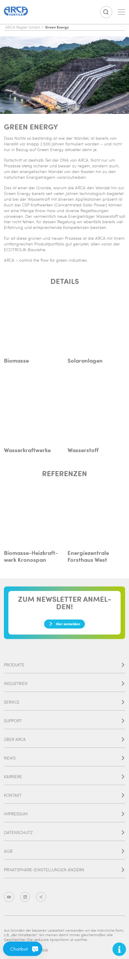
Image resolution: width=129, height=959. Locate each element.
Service (12, 702)
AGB (8, 851)
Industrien (16, 683)
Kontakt (13, 795)
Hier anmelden (68, 623)
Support (13, 720)
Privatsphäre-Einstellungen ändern (44, 869)
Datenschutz (18, 832)
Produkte (14, 664)
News (10, 757)
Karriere (13, 776)
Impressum (16, 813)
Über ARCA (15, 739)
